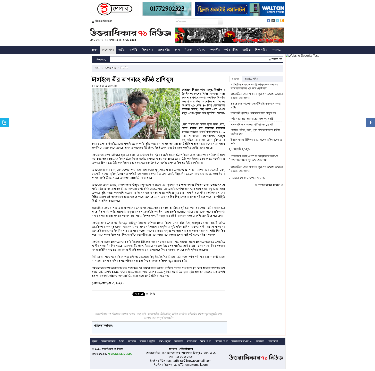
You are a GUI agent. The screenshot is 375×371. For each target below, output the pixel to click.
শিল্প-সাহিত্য (261, 50)
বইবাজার (178, 341)
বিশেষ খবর (147, 50)
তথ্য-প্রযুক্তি (165, 341)
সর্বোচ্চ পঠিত (251, 79)
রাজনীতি (133, 50)
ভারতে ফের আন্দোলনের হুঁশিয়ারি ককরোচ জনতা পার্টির (255, 106)
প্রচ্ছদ (95, 50)
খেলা (177, 50)
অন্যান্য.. (276, 50)
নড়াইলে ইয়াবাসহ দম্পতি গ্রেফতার (248, 178)
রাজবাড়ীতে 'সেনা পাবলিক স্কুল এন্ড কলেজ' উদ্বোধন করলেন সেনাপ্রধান (257, 96)
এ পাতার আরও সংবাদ (268, 185)
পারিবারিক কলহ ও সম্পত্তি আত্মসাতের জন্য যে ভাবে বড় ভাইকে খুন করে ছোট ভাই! (254, 86)
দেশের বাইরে (164, 50)
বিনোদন (188, 50)
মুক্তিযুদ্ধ (201, 50)
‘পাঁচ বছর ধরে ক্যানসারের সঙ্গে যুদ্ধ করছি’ (252, 119)
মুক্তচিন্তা (246, 50)
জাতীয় (121, 50)
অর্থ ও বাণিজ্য (231, 50)
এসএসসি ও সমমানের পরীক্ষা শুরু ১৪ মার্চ (252, 125)
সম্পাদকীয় (215, 50)
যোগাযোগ (273, 341)
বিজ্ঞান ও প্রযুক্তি (147, 341)
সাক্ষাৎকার (191, 341)
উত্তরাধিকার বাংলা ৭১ (241, 341)
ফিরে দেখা (205, 341)
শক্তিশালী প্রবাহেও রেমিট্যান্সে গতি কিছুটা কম (253, 113)
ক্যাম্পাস (132, 341)
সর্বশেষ (235, 79)
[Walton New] (240, 9)
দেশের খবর (108, 50)
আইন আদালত (108, 341)
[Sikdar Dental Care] (167, 9)
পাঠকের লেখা (221, 341)
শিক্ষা (121, 341)
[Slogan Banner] (229, 36)
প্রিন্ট (151, 294)
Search (220, 21)
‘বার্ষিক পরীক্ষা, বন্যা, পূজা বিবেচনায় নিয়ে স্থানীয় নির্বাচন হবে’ (255, 132)
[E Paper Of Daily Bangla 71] (114, 9)
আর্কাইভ (260, 341)
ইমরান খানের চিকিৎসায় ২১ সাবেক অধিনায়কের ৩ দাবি (256, 142)
